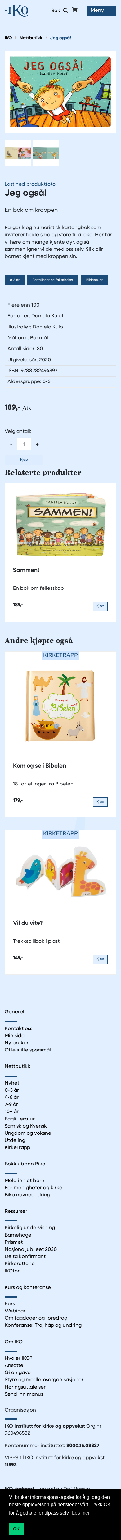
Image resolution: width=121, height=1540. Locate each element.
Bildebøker (94, 280)
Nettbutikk (31, 38)
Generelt (15, 1012)
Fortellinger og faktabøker (53, 280)
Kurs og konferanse (28, 1287)
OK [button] (16, 1528)
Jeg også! (60, 38)
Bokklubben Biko (25, 1164)
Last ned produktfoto (30, 184)
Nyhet (12, 1083)
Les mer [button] (81, 1513)
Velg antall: (18, 431)
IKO (8, 38)
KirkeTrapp (17, 1147)
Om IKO (14, 1342)
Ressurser (16, 1211)
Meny (97, 10)
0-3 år (15, 280)
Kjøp (24, 460)
